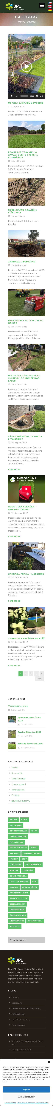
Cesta (34, 831)
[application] (26, 66)
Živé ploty (15, 927)
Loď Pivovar (15, 865)
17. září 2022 (26, 724)
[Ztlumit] (37, 96)
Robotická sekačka (19, 893)
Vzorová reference (18, 706)
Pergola (14, 887)
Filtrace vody (16, 842)
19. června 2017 (19, 513)
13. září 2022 (26, 736)
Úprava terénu (35, 921)
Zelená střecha (17, 904)
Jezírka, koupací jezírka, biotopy (26, 1008)
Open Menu (42, 5)
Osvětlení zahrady (19, 881)
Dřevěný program (18, 837)
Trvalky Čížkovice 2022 (29, 732)
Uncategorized (19, 784)
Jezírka (15, 767)
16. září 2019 (18, 216)
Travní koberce (18, 778)
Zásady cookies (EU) (21, 1049)
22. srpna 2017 (19, 327)
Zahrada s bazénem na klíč (26, 638)
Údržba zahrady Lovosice (25, 103)
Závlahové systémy (21, 801)
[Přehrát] (11, 96)
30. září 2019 (18, 161)
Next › (39, 679)
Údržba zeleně (17, 921)
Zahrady (15, 795)
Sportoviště (17, 773)
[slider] (24, 96)
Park (34, 881)
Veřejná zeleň (18, 790)
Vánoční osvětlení (18, 898)
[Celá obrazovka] (41, 96)
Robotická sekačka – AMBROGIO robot (22, 508)
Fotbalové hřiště (18, 848)
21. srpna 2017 (19, 443)
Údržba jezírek (17, 910)
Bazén (24, 820)
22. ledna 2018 (19, 265)
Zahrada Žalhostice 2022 (30, 743)
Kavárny (14, 859)
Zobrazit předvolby (26, 1097)
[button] (49, 1062)
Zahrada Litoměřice (21, 261)
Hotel (34, 848)
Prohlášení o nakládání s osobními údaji (33, 1103)
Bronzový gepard (18, 831)
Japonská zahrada (31, 853)
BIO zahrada (15, 825)
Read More (14, 469)
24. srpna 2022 (27, 747)
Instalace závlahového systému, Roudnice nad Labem (24, 378)
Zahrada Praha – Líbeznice (26, 574)
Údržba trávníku (18, 915)
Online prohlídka (18, 876)
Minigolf (14, 870)
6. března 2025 (18, 710)
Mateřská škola (33, 865)
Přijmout (26, 1089)
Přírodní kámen (29, 887)
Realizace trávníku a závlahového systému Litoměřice (23, 155)
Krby (24, 859)
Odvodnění (28, 870)
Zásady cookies (10, 1103)
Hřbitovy (14, 853)
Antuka (13, 820)
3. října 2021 (18, 107)
